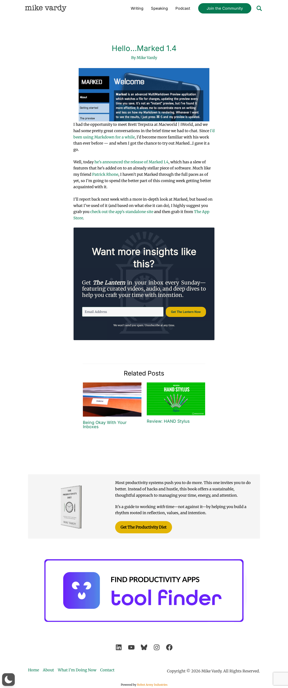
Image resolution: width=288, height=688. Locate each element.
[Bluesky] (144, 647)
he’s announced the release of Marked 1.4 (131, 162)
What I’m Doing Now (77, 670)
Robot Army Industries (152, 685)
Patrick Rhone (105, 174)
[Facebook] (169, 647)
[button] (224, 8)
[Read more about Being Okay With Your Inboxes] (112, 399)
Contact (107, 670)
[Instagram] (156, 647)
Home (33, 670)
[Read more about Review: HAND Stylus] (176, 398)
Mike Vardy (45, 8)
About (48, 670)
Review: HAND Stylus (168, 421)
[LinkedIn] (118, 647)
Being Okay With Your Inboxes (105, 424)
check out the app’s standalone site (121, 211)
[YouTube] (131, 647)
